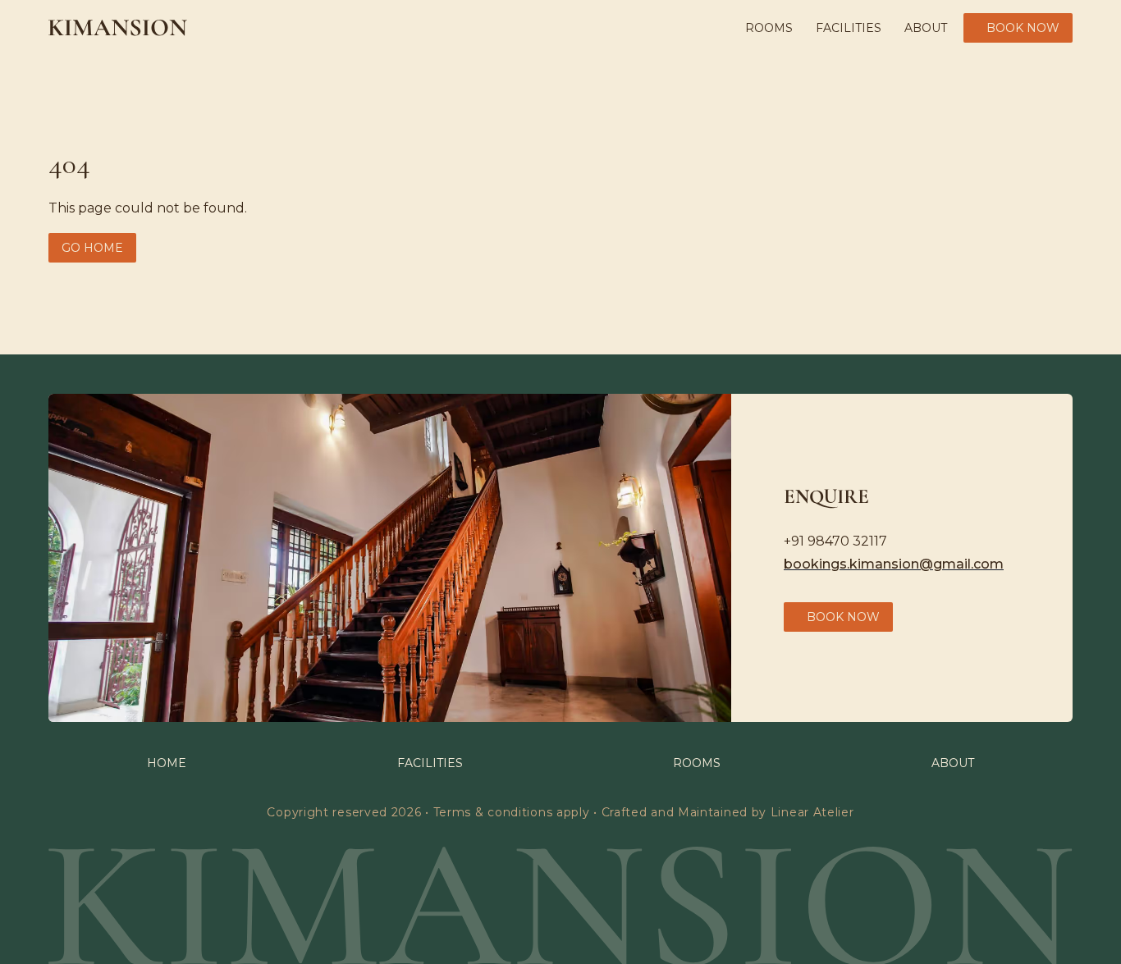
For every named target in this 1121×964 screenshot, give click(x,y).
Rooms (769, 28)
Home (166, 763)
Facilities (848, 28)
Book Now (1022, 28)
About (925, 28)
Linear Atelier (812, 812)
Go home (92, 247)
